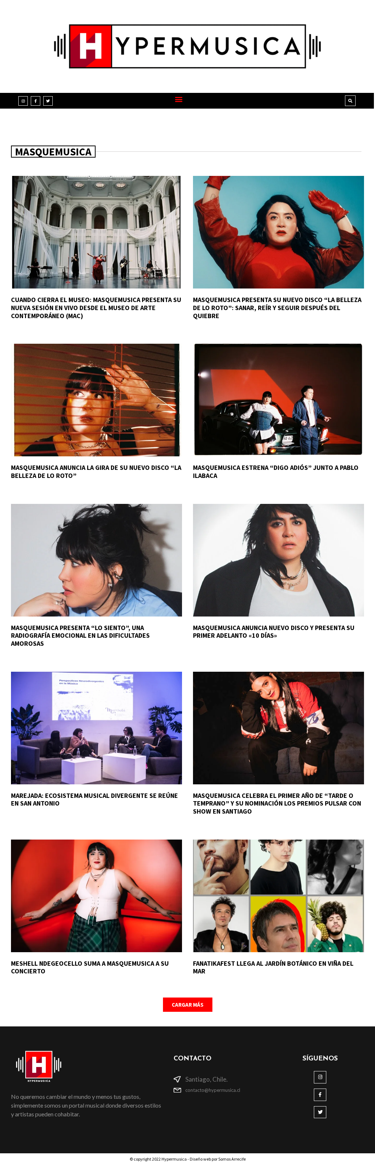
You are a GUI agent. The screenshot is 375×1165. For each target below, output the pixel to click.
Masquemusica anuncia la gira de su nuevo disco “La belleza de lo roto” (96, 471)
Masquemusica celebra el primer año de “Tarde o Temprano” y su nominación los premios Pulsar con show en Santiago (277, 803)
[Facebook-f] (35, 101)
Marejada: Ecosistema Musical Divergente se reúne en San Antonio (94, 799)
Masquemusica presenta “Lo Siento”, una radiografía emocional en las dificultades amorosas (80, 635)
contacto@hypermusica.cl (212, 1090)
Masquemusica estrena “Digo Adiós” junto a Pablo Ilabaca (276, 471)
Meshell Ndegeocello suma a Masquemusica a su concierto (90, 967)
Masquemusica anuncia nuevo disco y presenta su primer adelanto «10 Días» (273, 631)
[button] (179, 99)
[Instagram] (23, 101)
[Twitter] (48, 101)
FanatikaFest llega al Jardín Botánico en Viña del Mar (273, 967)
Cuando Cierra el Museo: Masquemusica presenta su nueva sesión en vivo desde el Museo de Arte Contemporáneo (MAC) (96, 307)
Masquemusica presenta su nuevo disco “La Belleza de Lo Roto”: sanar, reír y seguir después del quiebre (277, 307)
